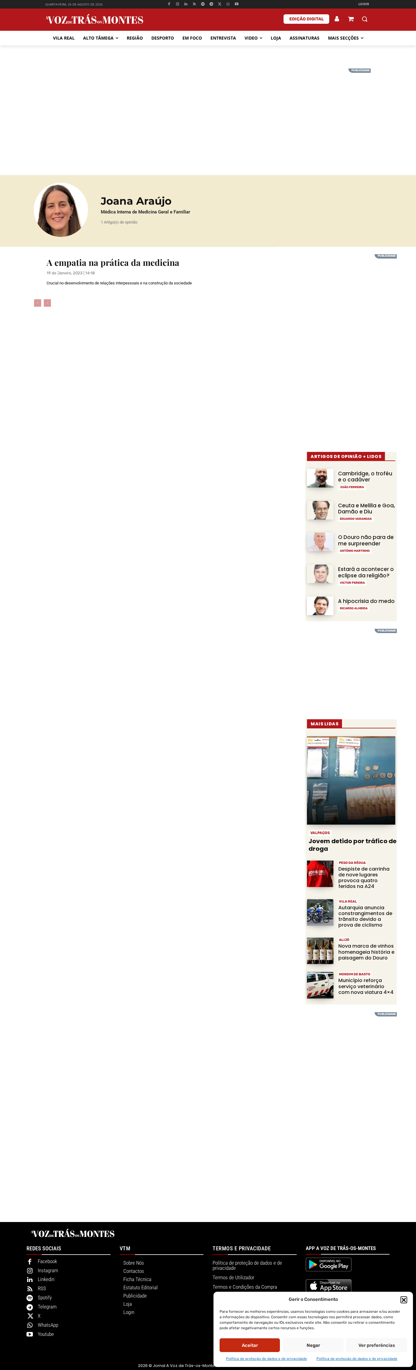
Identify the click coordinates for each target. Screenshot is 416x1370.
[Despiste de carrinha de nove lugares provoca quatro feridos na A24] (320, 874)
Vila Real (348, 901)
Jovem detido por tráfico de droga (352, 845)
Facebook (47, 1261)
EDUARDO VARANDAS (356, 519)
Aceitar (250, 1345)
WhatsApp (48, 1325)
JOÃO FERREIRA (352, 487)
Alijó (344, 940)
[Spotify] (202, 4)
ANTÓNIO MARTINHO (355, 551)
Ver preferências (376, 1345)
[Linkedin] (185, 4)
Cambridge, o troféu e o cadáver (365, 476)
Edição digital (306, 19)
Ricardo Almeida (354, 608)
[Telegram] (211, 4)
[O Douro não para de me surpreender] (320, 542)
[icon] (350, 19)
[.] (337, 19)
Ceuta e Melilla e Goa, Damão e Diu (366, 508)
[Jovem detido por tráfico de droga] (351, 780)
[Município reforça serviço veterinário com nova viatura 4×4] (320, 985)
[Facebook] (168, 4)
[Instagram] (177, 4)
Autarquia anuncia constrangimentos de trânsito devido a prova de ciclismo (365, 916)
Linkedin (46, 1279)
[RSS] (194, 4)
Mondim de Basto (354, 974)
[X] (219, 4)
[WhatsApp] (228, 4)
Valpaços (320, 833)
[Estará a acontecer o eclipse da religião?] (320, 574)
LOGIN (363, 4)
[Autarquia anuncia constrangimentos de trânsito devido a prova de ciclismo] (320, 912)
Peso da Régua (352, 863)
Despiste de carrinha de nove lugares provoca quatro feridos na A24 (364, 877)
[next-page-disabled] (47, 303)
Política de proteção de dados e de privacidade (266, 1359)
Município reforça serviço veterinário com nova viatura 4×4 (365, 986)
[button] (404, 1300)
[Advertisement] (208, 111)
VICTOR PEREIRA (352, 583)
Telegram (47, 1307)
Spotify (45, 1297)
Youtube (46, 1334)
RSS (42, 1288)
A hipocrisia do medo (366, 601)
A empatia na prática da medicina (113, 262)
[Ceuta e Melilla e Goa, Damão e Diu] (320, 510)
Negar (313, 1345)
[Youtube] (236, 4)
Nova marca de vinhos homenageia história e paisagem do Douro (366, 951)
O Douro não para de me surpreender (366, 540)
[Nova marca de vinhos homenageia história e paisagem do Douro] (320, 951)
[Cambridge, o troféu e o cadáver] (320, 478)
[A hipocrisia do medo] (320, 606)
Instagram (48, 1270)
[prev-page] (37, 303)
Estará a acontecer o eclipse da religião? (366, 572)
